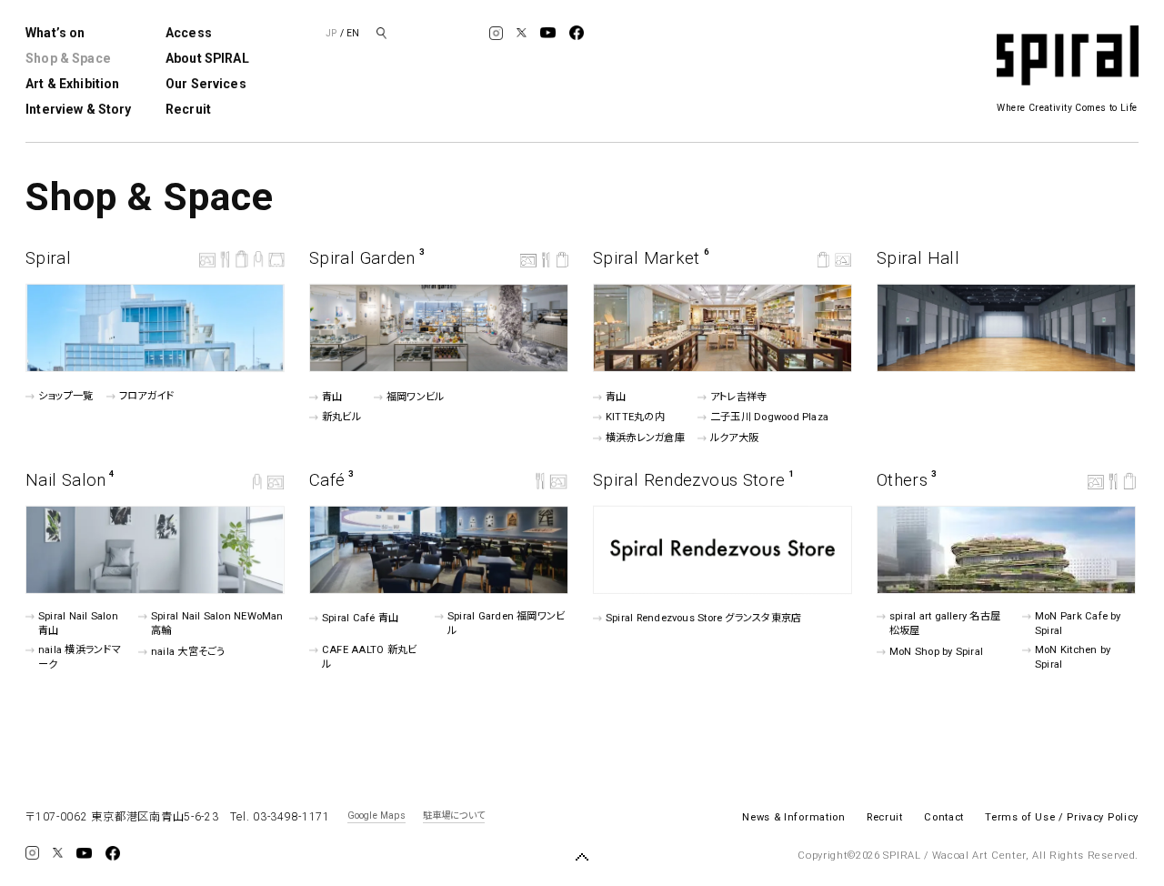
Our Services (206, 83)
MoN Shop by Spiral (936, 652)
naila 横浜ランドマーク (79, 657)
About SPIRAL (207, 58)
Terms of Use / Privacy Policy (1062, 817)
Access (189, 32)
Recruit (188, 109)
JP (331, 33)
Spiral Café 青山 (360, 618)
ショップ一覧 (65, 396)
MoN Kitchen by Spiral (1072, 657)
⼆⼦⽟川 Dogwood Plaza (769, 417)
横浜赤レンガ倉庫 (645, 438)
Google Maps (376, 815)
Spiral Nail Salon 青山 (78, 623)
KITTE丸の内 (635, 417)
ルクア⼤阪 (734, 438)
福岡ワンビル (415, 397)
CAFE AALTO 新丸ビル (369, 657)
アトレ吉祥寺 (738, 396)
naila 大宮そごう (188, 652)
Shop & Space (68, 58)
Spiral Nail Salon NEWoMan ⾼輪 (217, 623)
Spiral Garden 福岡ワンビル (506, 623)
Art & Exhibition (72, 83)
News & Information (793, 817)
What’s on (55, 32)
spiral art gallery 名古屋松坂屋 (944, 623)
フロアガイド (146, 396)
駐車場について (454, 815)
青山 (332, 397)
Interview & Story (78, 109)
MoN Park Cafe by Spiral (1078, 623)
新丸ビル (341, 417)
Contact (944, 817)
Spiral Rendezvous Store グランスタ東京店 (703, 618)
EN (352, 33)
